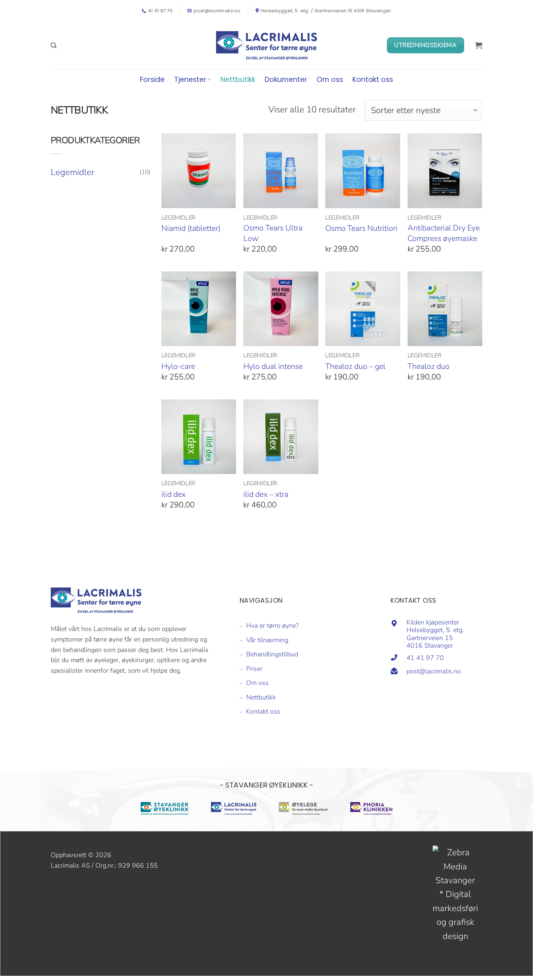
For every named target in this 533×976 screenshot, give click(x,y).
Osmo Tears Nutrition (361, 228)
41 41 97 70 (425, 657)
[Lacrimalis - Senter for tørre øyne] (266, 45)
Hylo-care (178, 366)
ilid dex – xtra (265, 494)
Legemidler (72, 172)
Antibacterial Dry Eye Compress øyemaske (444, 233)
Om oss (330, 79)
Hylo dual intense (273, 366)
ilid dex (173, 494)
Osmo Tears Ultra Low (272, 233)
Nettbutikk (237, 79)
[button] (54, 45)
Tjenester (190, 79)
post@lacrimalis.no (433, 671)
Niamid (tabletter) (190, 228)
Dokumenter (286, 79)
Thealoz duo (429, 366)
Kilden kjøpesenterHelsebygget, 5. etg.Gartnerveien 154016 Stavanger (435, 634)
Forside (152, 79)
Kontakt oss (372, 79)
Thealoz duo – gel (355, 366)
